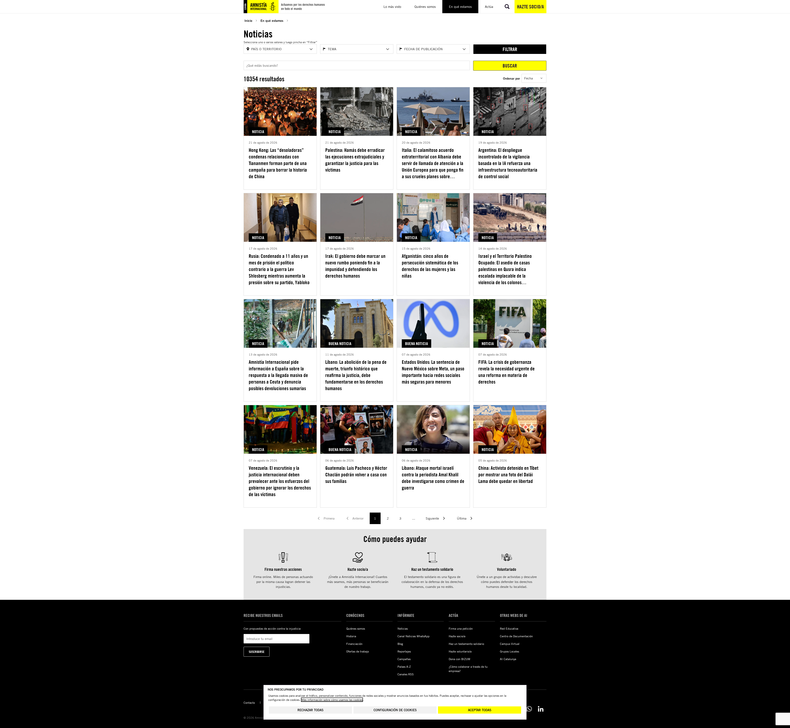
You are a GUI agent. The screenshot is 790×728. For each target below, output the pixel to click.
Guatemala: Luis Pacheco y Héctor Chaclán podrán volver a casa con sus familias (356, 474)
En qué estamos (271, 20)
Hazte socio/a (530, 6)
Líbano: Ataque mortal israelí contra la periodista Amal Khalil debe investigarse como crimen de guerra (433, 478)
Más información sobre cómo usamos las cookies (331, 699)
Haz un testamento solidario (466, 643)
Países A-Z (404, 666)
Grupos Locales (509, 651)
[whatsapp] (529, 709)
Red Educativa (509, 628)
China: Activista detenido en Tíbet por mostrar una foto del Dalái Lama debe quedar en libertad (508, 474)
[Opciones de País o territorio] (311, 49)
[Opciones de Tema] (387, 49)
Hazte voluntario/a (460, 651)
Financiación (354, 643)
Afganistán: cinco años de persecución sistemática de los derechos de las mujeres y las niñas (430, 266)
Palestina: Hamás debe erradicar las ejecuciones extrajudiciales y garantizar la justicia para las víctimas (355, 160)
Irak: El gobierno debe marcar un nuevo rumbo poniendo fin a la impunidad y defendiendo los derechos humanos (355, 266)
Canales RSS (405, 674)
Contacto (249, 702)
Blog (400, 643)
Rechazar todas (310, 710)
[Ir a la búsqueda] (507, 6)
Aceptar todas (479, 710)
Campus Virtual (509, 643)
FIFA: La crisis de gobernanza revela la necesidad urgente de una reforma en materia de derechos (506, 372)
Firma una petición (461, 628)
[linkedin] (540, 709)
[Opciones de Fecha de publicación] (464, 49)
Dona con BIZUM (459, 659)
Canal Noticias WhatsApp (413, 636)
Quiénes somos (355, 628)
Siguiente (432, 518)
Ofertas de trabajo (357, 651)
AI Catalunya (508, 659)
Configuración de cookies (395, 710)
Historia (351, 636)
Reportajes (404, 651)
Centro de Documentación (516, 636)
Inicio (248, 20)
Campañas (404, 659)
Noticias (402, 628)
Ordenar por (511, 78)
